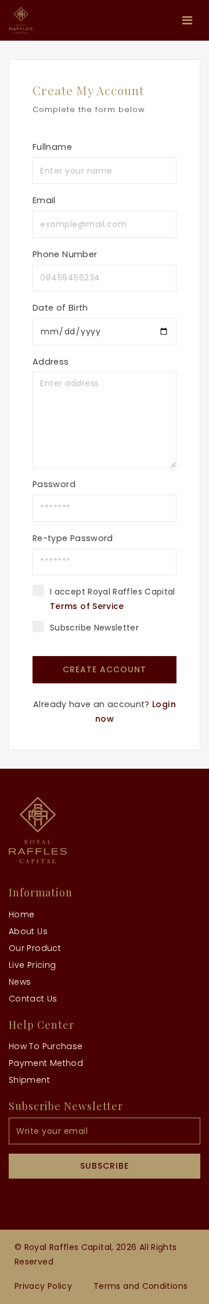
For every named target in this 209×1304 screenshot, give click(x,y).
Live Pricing (32, 965)
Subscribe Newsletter (94, 627)
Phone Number (65, 254)
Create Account (104, 669)
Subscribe (104, 1166)
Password (54, 484)
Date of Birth (60, 308)
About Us (28, 931)
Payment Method (46, 1063)
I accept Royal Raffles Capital (112, 599)
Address (51, 362)
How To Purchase (45, 1046)
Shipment (29, 1080)
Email (44, 200)
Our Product (35, 948)
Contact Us (33, 998)
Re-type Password (73, 538)
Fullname (52, 147)
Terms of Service (87, 606)
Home (21, 914)
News (20, 982)
